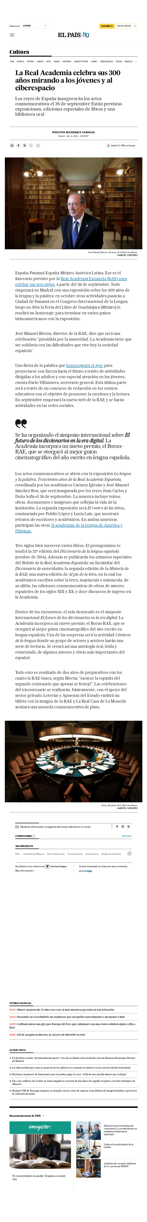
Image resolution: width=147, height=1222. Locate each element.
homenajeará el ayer (84, 365)
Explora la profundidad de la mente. (118, 1146)
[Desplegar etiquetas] (129, 853)
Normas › (127, 836)
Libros (40, 61)
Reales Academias (111, 853)
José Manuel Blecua (33, 853)
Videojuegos (106, 61)
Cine (12, 61)
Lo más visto (18, 1050)
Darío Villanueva (55, 853)
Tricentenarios (75, 853)
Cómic (94, 61)
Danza (57, 61)
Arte (48, 61)
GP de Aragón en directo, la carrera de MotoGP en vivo (51, 1034)
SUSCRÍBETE (107, 26)
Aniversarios (92, 853)
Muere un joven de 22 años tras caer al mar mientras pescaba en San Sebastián (65, 1009)
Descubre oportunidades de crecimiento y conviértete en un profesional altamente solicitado (120, 1130)
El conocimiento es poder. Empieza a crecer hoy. (39, 1177)
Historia (67, 61)
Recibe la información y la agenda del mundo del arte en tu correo (55, 826)
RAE (17, 853)
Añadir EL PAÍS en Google (123, 145)
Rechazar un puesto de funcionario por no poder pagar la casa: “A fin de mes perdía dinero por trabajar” (69, 1074)
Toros (119, 61)
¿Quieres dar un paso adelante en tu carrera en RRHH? (120, 1165)
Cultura (19, 52)
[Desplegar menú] (12, 35)
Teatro (30, 61)
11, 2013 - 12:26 (77, 136)
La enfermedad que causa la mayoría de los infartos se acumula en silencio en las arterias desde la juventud (71, 1067)
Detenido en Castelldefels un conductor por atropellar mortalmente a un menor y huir (71, 1017)
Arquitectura (81, 61)
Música (20, 61)
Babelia (129, 61)
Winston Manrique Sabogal (73, 132)
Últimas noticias (20, 1003)
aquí (89, 870)
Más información (24, 870)
